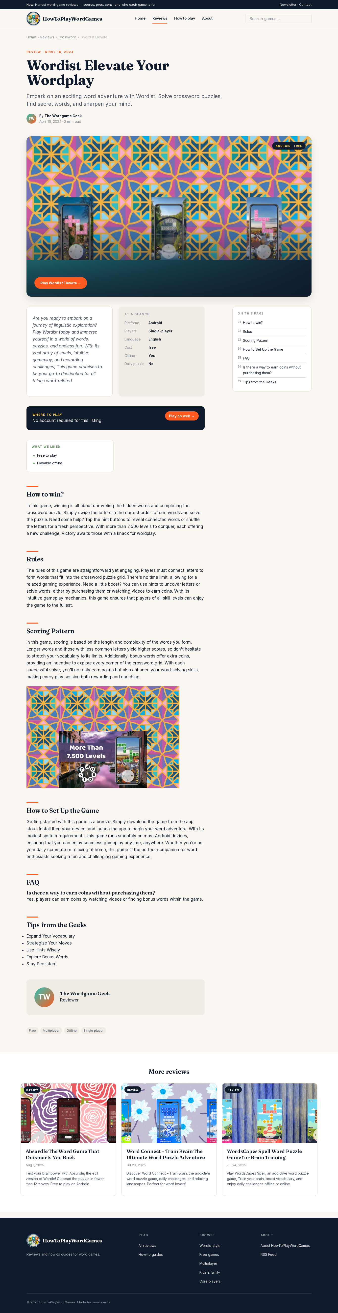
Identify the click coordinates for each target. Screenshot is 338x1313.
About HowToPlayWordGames (285, 1245)
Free (32, 1030)
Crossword (67, 37)
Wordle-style (209, 1245)
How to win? (253, 322)
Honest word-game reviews (56, 4)
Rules (247, 331)
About (207, 18)
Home (140, 18)
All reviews (147, 1245)
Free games (209, 1254)
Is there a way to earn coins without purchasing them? (272, 370)
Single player (94, 1030)
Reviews (159, 18)
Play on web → (182, 416)
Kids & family (209, 1272)
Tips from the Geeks (259, 382)
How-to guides (151, 1254)
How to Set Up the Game (263, 349)
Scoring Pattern (255, 340)
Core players (210, 1281)
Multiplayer (51, 1030)
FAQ (246, 358)
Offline (72, 1030)
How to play (184, 18)
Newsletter (288, 4)
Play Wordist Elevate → (60, 283)
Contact (305, 4)
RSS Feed (269, 1254)
